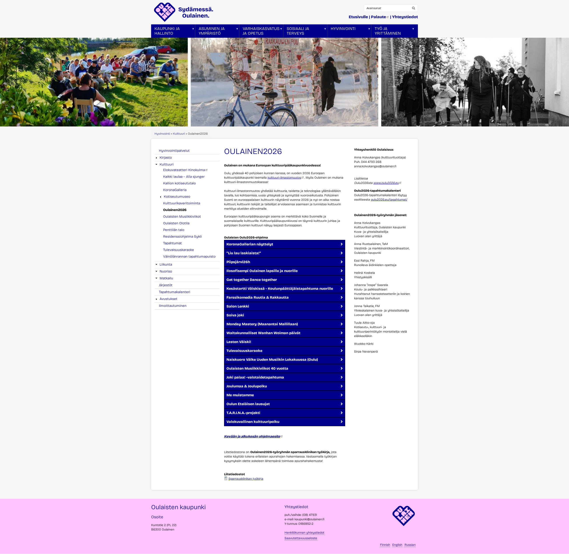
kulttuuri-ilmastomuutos (284, 177)
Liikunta (166, 264)
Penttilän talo (173, 230)
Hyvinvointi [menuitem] (341, 32)
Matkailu (166, 278)
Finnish (385, 545)
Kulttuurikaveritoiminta (181, 203)
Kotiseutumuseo (177, 197)
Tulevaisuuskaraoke (178, 250)
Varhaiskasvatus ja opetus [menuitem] (259, 32)
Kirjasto (166, 158)
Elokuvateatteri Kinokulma (184, 170)
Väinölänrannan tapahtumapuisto (189, 256)
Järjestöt (165, 285)
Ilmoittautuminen (172, 306)
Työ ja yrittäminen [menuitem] (386, 32)
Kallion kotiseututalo (179, 183)
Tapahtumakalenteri (174, 292)
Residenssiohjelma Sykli (182, 237)
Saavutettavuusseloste (300, 538)
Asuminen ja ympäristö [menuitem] (210, 32)
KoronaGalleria (174, 190)
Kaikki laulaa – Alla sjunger (184, 177)
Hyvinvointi (162, 134)
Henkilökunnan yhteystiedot (304, 532)
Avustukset (168, 299)
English (397, 545)
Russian (410, 545)
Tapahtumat (172, 243)
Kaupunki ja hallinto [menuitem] (165, 32)
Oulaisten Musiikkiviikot (182, 217)
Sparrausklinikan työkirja (245, 479)
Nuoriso (166, 271)
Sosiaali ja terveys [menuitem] (296, 32)
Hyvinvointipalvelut (174, 151)
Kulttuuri (179, 134)
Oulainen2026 (174, 210)
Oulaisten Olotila (176, 223)
